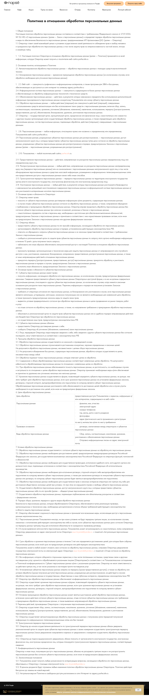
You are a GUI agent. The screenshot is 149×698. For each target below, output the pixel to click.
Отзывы (78, 10)
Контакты (91, 10)
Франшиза (106, 10)
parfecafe (65, 153)
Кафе (19, 10)
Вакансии (64, 10)
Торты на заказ (47, 10)
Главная (7, 10)
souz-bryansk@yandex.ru (82, 532)
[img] (12, 691)
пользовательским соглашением (104, 692)
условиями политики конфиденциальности (77, 692)
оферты (59, 692)
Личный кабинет (124, 10)
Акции (31, 10)
